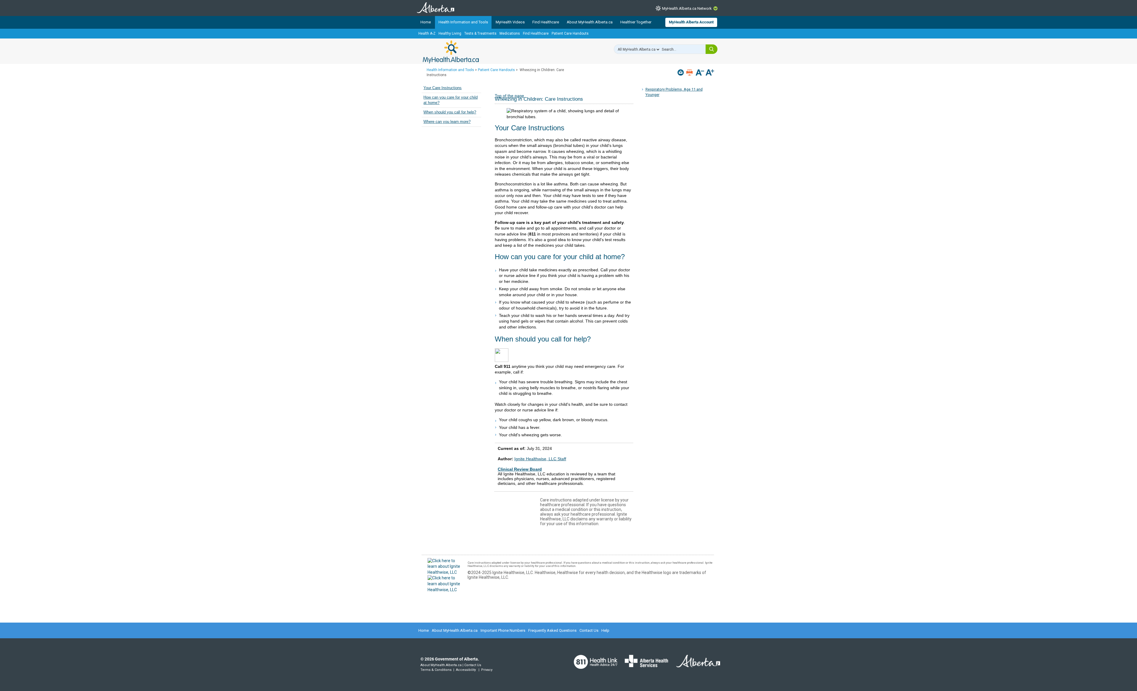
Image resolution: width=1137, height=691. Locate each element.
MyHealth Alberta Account (691, 22)
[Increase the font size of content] (710, 73)
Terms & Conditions (436, 670)
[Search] (711, 49)
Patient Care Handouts (570, 33)
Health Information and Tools (463, 22)
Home (425, 22)
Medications (510, 33)
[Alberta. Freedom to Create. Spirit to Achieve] (694, 665)
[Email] (681, 72)
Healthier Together (635, 22)
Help (605, 630)
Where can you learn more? (446, 122)
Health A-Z (427, 33)
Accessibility (466, 670)
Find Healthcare (545, 22)
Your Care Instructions (442, 88)
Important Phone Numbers (503, 630)
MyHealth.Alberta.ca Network (687, 8)
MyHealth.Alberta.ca (451, 51)
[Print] (690, 72)
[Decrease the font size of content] (700, 73)
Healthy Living (450, 33)
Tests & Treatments (480, 33)
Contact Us (588, 630)
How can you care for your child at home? (450, 100)
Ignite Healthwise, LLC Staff (540, 458)
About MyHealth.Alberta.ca (590, 22)
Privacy (486, 670)
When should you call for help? (449, 112)
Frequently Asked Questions (552, 630)
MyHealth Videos (510, 22)
